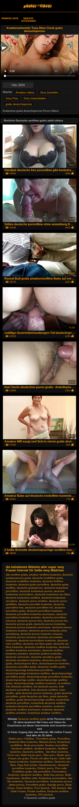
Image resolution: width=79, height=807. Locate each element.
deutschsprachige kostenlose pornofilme (29, 670)
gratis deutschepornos (19, 104)
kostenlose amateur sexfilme (44, 712)
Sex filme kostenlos (57, 751)
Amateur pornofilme (56, 745)
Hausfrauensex (47, 764)
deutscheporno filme (25, 663)
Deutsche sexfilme (22, 748)
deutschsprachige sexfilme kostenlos (35, 683)
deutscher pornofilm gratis (21, 666)
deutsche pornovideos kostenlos (37, 640)
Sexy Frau (12, 98)
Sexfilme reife (29, 778)
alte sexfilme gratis (17, 574)
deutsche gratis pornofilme (33, 584)
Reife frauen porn (31, 755)
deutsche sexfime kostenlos (45, 653)
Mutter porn (64, 755)
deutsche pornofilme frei (39, 607)
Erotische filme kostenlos (23, 741)
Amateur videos (25, 92)
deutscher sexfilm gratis (51, 666)
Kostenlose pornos (61, 781)
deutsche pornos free (29, 620)
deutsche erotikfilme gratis (47, 577)
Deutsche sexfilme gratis (39, 5)
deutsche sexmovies (18, 656)
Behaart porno (47, 741)
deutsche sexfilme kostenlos (41, 647)
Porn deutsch (42, 788)
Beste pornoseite (34, 745)
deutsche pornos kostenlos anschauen (28, 627)
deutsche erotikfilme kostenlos (23, 581)
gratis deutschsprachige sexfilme (36, 699)
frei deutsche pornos (46, 686)
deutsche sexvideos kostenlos (23, 660)
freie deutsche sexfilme (44, 689)
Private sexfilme (36, 791)
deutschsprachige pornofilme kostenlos (49, 676)
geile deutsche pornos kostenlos (34, 693)
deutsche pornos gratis (19, 624)
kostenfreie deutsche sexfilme (48, 703)
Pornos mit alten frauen (43, 758)
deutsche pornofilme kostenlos (44, 610)
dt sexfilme (64, 683)
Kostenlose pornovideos (53, 778)
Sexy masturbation (35, 98)
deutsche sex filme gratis (37, 643)
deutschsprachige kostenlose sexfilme (28, 673)
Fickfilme (29, 738)
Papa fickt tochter (27, 764)
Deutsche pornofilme (37, 781)
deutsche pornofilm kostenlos (35, 604)
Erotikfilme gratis (22, 771)
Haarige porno (55, 784)
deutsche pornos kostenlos (49, 624)
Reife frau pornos (53, 774)
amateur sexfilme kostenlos (45, 574)
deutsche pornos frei (55, 620)
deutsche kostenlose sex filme (52, 594)
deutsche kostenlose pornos (36, 591)
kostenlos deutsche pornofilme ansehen (29, 706)
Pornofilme (63, 738)
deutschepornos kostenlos (54, 663)
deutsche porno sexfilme (33, 600)
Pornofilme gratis (46, 738)
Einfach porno (45, 768)
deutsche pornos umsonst (21, 637)
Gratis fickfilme (24, 788)
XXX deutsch (58, 788)
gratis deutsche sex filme (34, 696)
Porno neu (13, 755)
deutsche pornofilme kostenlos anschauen (30, 614)
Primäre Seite (10, 18)
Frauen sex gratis (18, 758)
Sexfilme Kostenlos (45, 748)
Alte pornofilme (42, 771)
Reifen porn (15, 738)
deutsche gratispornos (30, 587)
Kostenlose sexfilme (41, 761)
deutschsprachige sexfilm (20, 679)
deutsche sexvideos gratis (46, 656)
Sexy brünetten (49, 92)
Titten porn (49, 755)
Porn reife (61, 768)
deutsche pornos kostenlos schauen (41, 633)
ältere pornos (16, 784)
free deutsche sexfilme (19, 686)
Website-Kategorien (28, 19)
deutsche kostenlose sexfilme (23, 597)
